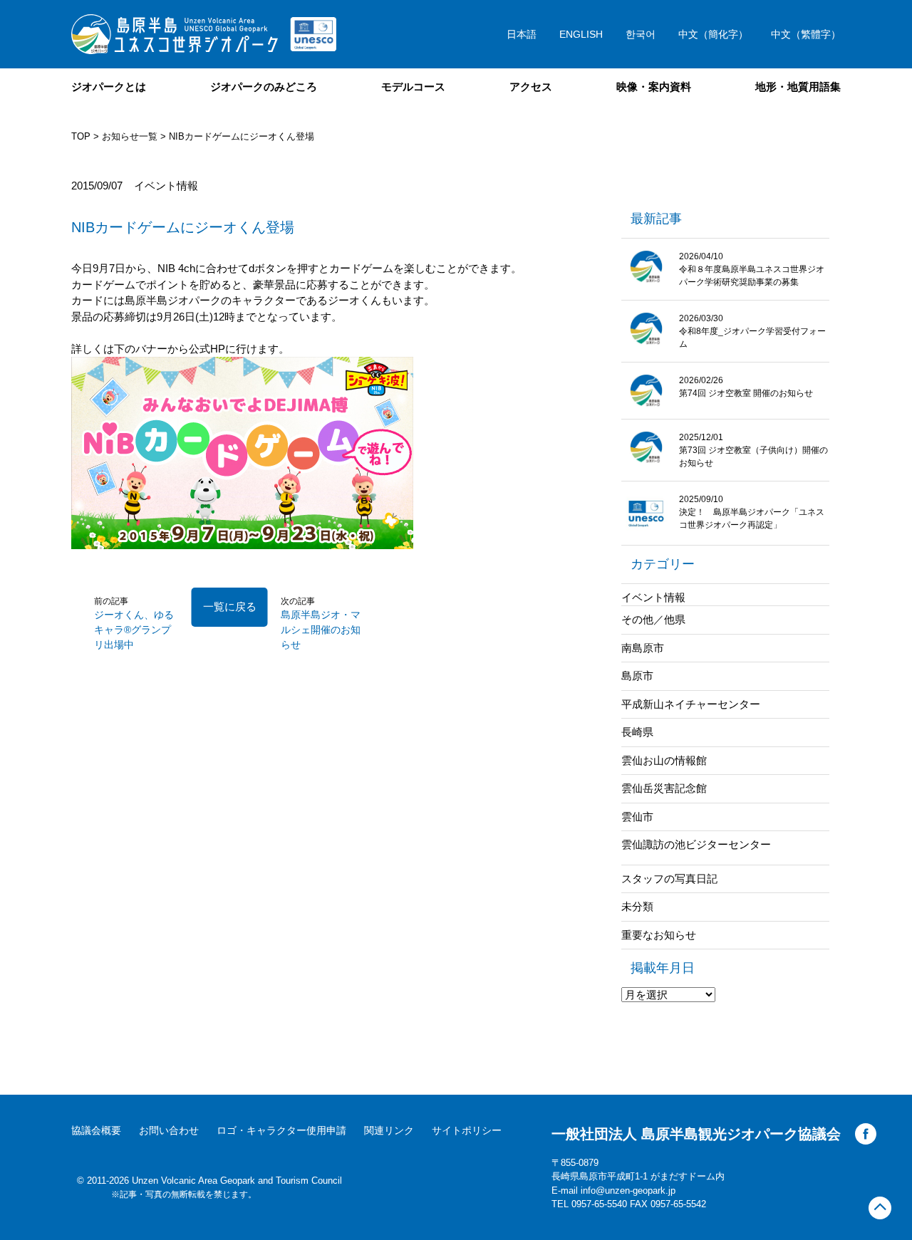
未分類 (637, 906)
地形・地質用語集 (798, 86)
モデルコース (413, 86)
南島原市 (642, 648)
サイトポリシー (467, 1130)
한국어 (641, 34)
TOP (80, 136)
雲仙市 (637, 817)
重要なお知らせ (658, 935)
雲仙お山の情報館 (664, 760)
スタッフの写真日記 (669, 878)
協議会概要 (96, 1130)
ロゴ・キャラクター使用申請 (281, 1130)
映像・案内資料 (653, 86)
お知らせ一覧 (129, 136)
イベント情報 (653, 597)
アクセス (530, 86)
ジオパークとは (108, 86)
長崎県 (637, 732)
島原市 (637, 676)
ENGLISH (581, 34)
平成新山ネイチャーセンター (690, 704)
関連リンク (389, 1130)
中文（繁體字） (806, 34)
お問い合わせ (169, 1130)
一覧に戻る (229, 606)
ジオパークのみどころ (263, 86)
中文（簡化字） (713, 34)
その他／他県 (653, 619)
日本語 (522, 34)
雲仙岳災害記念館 (664, 788)
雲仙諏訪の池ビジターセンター (696, 844)
